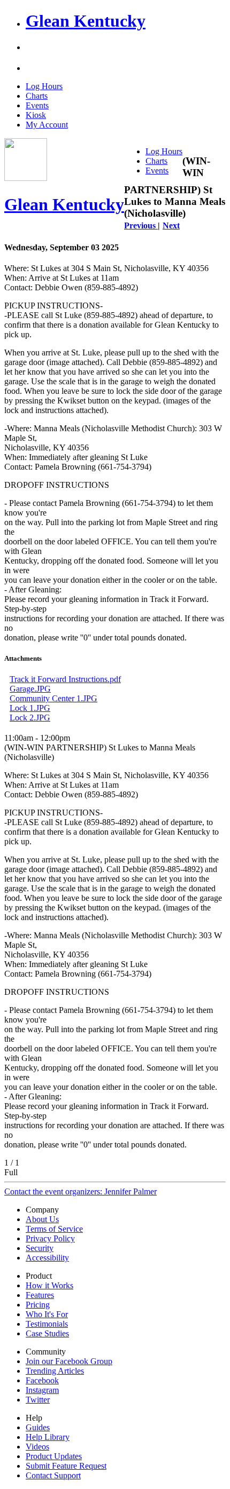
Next (171, 225)
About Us (42, 1219)
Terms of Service (54, 1228)
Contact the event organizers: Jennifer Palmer (80, 1191)
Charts (37, 95)
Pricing (38, 1304)
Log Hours (44, 86)
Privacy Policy (50, 1238)
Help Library (48, 1437)
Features (40, 1295)
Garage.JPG (30, 688)
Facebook (42, 1380)
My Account (47, 124)
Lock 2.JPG (30, 717)
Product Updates (54, 1456)
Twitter (38, 1399)
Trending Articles (55, 1370)
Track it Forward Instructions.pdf (65, 679)
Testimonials (47, 1323)
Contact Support (53, 1475)
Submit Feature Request (66, 1465)
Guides (38, 1427)
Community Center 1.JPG (53, 698)
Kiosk (36, 115)
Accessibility (47, 1257)
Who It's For (47, 1314)
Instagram (42, 1390)
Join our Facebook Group (69, 1361)
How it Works (49, 1285)
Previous (141, 225)
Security (39, 1248)
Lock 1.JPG (30, 707)
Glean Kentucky (85, 20)
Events (37, 105)
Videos (37, 1446)
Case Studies (47, 1333)
